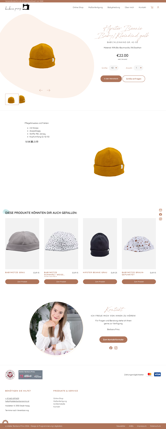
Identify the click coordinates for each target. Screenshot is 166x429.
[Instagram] (160, 219)
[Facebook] (160, 214)
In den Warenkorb (111, 79)
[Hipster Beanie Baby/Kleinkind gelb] (17, 7)
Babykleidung (114, 7)
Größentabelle (59, 404)
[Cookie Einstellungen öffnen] (5, 425)
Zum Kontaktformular (113, 339)
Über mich (129, 7)
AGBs (131, 426)
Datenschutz (155, 426)
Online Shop (78, 7)
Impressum (142, 426)
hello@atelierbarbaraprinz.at (17, 401)
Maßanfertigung (95, 7)
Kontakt (142, 7)
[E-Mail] (160, 210)
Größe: (105, 68)
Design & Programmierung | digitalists (46, 426)
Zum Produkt (22, 282)
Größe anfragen (133, 79)
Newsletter (121, 426)
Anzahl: (129, 68)
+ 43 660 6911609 (12, 398)
